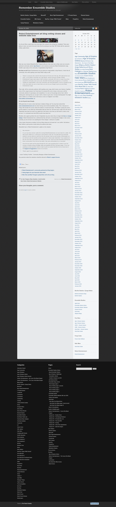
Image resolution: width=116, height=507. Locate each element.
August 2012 (78, 200)
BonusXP (42, 16)
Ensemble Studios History (46, 3)
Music (93, 82)
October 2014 (78, 158)
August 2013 (78, 180)
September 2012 (79, 198)
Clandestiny (20, 398)
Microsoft (88, 82)
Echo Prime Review (21, 410)
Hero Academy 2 (21, 439)
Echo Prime (20, 408)
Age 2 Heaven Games (80, 323)
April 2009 (77, 280)
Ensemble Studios (24, 19)
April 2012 (77, 207)
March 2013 (77, 186)
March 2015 (77, 148)
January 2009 (78, 286)
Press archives (85, 2)
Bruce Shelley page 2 (54, 387)
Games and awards (53, 397)
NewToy (51, 442)
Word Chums (20, 494)
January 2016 (78, 135)
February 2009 (78, 284)
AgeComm (77, 303)
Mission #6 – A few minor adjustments (57, 424)
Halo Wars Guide (79, 331)
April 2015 (77, 146)
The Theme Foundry (27, 503)
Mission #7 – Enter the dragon (56, 426)
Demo (18, 404)
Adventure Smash (21, 368)
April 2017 (77, 123)
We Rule (19, 488)
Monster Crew (20, 445)
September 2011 (78, 221)
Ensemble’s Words (53, 376)
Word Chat (19, 492)
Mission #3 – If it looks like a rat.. (56, 418)
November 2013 (78, 174)
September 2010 (79, 245)
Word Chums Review (22, 496)
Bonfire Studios (78, 295)
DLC (82, 71)
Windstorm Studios (37, 23)
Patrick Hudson (84, 88)
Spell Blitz (19, 477)
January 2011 (78, 237)
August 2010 (78, 247)
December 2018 (78, 107)
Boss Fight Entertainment (56, 16)
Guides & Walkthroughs (61, 3)
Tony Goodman (87, 95)
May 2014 (77, 166)
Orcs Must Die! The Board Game (24, 457)
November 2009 (78, 265)
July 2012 (77, 202)
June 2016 (77, 129)
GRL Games (37, 19)
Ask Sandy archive (53, 380)
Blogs (83, 65)
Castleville (19, 392)
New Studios (74, 3)
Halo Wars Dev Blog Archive (55, 401)
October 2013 (78, 176)
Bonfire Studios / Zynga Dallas (28, 16)
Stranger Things (21, 480)
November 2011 (78, 217)
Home (29, 2)
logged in (26, 189)
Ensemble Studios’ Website (81, 307)
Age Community (80, 56)
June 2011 (77, 227)
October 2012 (78, 196)
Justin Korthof (41, 179)
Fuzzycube (19, 423)
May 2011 (77, 229)
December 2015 (78, 137)
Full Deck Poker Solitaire (23, 419)
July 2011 (77, 225)
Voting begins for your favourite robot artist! (34, 172)
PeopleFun (75, 19)
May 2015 (77, 144)
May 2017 (77, 121)
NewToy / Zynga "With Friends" (52, 19)
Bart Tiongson (26, 179)
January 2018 (78, 113)
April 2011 (77, 231)
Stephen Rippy (78, 313)
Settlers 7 (19, 475)
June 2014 (77, 164)
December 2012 (78, 192)
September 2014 (79, 160)
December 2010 (78, 239)
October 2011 (78, 219)
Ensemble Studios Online (81, 305)
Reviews (93, 3)
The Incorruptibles (21, 484)
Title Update (80, 95)
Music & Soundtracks (54, 407)
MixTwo (19, 443)
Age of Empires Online (22, 374)
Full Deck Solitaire (21, 421)
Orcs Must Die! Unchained (23, 459)
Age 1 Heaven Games (80, 321)
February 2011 (78, 235)
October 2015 (78, 139)
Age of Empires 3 (79, 58)
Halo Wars (80, 78)
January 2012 (78, 213)
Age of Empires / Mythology (55, 374)
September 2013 (79, 178)
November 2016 (78, 127)
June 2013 (77, 184)
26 (78, 46)
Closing (87, 69)
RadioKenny (82, 91)
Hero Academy (89, 78)
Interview (80, 80)
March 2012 (77, 209)
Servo (18, 473)
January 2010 (78, 261)
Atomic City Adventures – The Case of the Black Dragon (30, 380)
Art (21, 179)
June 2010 (77, 251)
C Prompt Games (71, 16)
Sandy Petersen (24, 23)
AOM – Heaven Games (80, 327)
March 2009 (77, 282)
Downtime (35, 179)
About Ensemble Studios (54, 372)
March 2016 (77, 131)
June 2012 (77, 204)
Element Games (84, 16)
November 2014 (78, 156)
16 (91, 42)
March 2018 (77, 109)
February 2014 (78, 170)
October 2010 (78, 243)
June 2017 (77, 119)
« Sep (76, 48)
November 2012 (78, 194)
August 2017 (78, 117)
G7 (18, 425)
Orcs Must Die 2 (21, 455)
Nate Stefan (23, 181)
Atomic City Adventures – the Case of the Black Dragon (29, 378)
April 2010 (77, 255)
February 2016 (78, 133)
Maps (83, 82)
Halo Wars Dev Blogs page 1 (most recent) (59, 403)
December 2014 (78, 154)
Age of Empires (91, 56)
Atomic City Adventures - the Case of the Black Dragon (84, 63)
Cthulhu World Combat (22, 402)
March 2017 (77, 125)
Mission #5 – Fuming (54, 422)
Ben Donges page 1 (54, 383)
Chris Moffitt (82, 69)
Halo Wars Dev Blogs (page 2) (57, 405)
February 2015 (78, 150)
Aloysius (82, 61)
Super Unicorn (20, 482)
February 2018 (78, 111)
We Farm (19, 486)
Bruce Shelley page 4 (54, 391)
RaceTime (19, 465)
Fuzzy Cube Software (80, 339)
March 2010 (77, 257)
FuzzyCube (51, 438)
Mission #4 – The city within (55, 420)
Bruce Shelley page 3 (54, 389)
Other (66, 19)
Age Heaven (37, 66)
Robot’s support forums (53, 157)
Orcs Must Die (80, 86)
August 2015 (78, 142)
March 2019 (77, 105)
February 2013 (78, 188)
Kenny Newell (78, 82)
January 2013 (78, 190)
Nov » (79, 48)
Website (39, 181)
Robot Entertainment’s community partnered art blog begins (38, 170)
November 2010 (78, 241)
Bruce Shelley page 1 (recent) (56, 385)
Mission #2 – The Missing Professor (57, 417)
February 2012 (78, 211)
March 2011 (77, 233)
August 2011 (78, 223)
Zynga (89, 97)
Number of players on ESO (55, 378)
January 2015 (78, 152)
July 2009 (77, 274)
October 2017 (78, 115)
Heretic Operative (21, 435)
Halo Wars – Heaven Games (81, 329)
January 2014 (78, 172)
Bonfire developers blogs (80, 293)
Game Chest (20, 427)
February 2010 (78, 259)
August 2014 (78, 162)
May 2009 (77, 278)
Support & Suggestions (30, 148)
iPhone (85, 80)
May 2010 (77, 253)
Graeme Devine (88, 75)
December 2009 (78, 263)
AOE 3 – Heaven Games (80, 325)
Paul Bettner (92, 88)
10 (94, 40)
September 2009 (79, 269)
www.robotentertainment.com (26, 105)
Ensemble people (53, 393)
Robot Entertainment (87, 19)
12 (78, 42)
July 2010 (77, 249)
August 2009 (78, 271)
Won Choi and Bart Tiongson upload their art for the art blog (38, 174)
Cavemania (20, 394)
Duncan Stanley (88, 71)
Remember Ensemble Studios (37, 7)
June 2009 (77, 276)
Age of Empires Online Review (24, 376)
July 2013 (77, 182)
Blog (31, 179)
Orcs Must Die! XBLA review (55, 461)
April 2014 (77, 168)
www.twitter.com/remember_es (27, 98)
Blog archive (20, 382)
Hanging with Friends (22, 433)
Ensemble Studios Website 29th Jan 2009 (58, 395)
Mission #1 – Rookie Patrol (55, 415)
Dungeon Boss (20, 406)
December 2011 (78, 215)
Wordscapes (20, 498)
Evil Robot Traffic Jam (22, 417)
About (36, 2)
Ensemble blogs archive (54, 382)
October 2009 (78, 267)
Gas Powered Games (79, 75)
